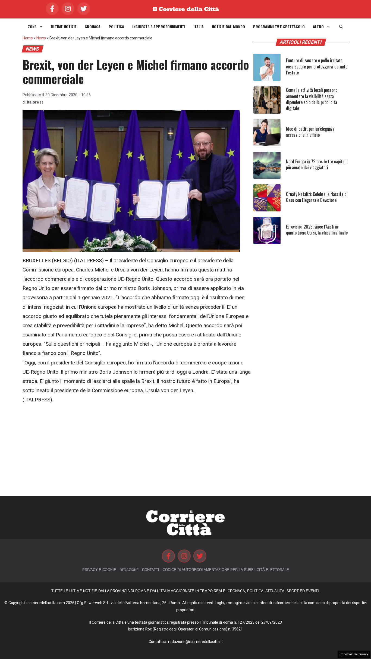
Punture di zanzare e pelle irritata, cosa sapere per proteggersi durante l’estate (316, 66)
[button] (341, 26)
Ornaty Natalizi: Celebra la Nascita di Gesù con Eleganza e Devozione (317, 197)
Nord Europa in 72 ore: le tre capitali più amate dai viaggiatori (316, 164)
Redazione (129, 570)
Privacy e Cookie (99, 570)
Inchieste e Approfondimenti (158, 26)
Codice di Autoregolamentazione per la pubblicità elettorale (226, 570)
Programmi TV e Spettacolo (279, 26)
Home (28, 38)
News (41, 38)
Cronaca (92, 26)
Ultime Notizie (64, 26)
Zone (32, 26)
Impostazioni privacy (354, 654)
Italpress (35, 102)
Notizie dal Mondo (228, 26)
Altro (318, 26)
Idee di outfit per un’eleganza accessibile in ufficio (310, 132)
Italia (198, 26)
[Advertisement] (137, 450)
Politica (116, 26)
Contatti (150, 570)
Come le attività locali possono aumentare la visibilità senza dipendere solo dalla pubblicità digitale (311, 99)
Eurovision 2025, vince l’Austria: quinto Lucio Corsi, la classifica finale (317, 229)
